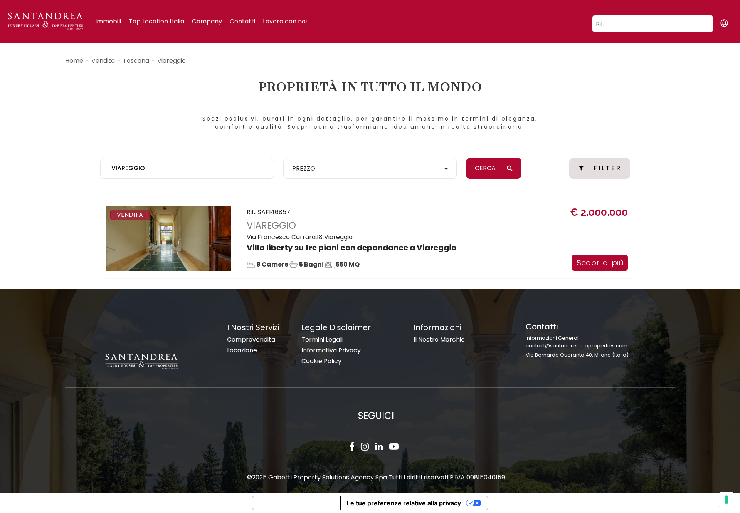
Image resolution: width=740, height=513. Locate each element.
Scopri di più (600, 262)
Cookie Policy (321, 361)
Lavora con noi (285, 21)
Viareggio (171, 60)
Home (74, 60)
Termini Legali (322, 339)
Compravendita (251, 339)
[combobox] (187, 168)
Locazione (242, 350)
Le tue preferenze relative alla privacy (404, 503)
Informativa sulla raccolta (296, 503)
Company (207, 21)
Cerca (486, 168)
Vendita (103, 60)
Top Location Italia (156, 21)
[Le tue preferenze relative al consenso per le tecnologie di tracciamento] (726, 499)
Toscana (136, 60)
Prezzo (303, 168)
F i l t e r (607, 168)
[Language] (724, 23)
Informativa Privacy (331, 350)
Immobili (108, 21)
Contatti (242, 21)
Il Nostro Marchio (439, 339)
